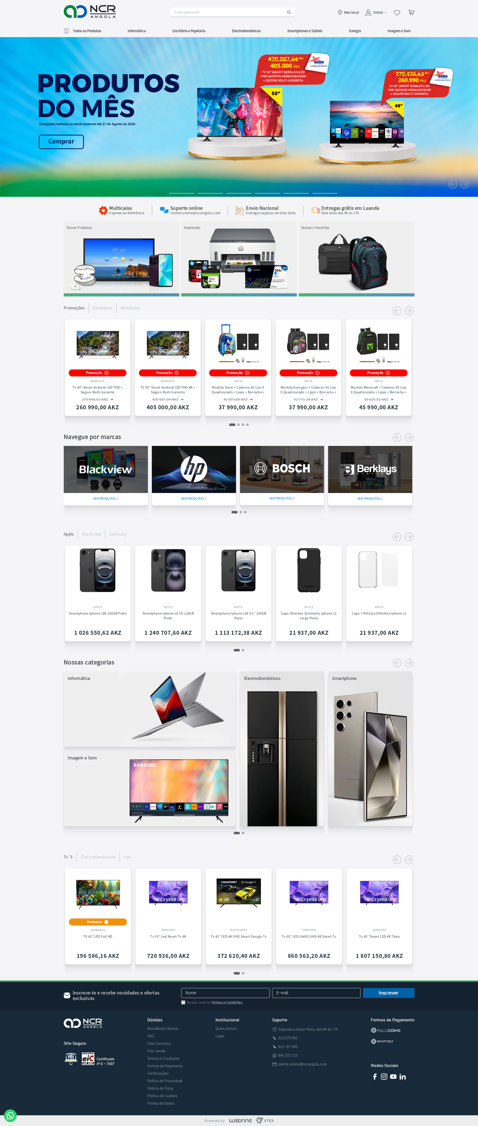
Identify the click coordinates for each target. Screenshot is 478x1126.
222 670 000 (288, 1038)
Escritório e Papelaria (189, 30)
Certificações (158, 1073)
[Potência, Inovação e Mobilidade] (121, 294)
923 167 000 (288, 1047)
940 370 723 (288, 1055)
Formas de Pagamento (165, 1066)
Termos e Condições (226, 1002)
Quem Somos (226, 1029)
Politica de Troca (160, 1088)
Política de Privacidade (165, 1081)
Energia (355, 30)
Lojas (220, 1036)
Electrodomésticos (246, 30)
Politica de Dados (161, 1103)
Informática (137, 30)
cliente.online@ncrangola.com (302, 1064)
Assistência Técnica (162, 1029)
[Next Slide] (464, 184)
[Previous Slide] (452, 184)
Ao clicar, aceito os (214, 1002)
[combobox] (232, 12)
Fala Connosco (159, 1044)
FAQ (150, 1036)
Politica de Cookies (162, 1096)
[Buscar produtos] (289, 12)
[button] (82, 30)
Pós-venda (156, 1051)
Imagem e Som (399, 30)
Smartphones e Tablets (304, 30)
